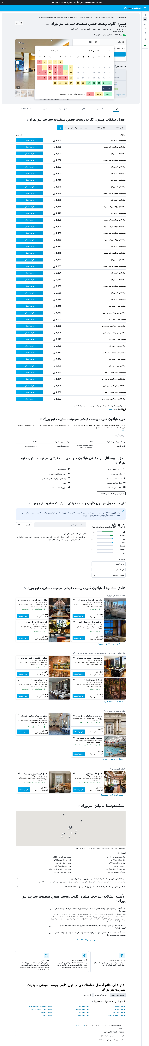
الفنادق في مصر (83, 1012)
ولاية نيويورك (88, 17)
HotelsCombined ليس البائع (114, 1032)
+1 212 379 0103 (119, 31)
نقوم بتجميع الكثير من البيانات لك (112, 1035)
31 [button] (104, 88)
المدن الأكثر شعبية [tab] (101, 995)
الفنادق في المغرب (119, 1006)
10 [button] (104, 72)
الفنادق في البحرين (119, 1012)
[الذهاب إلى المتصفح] (145, 33)
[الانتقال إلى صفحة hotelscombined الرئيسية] (132, 8)
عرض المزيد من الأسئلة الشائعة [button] (87, 940)
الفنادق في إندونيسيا (82, 1009)
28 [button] (83, 83)
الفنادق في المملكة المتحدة (116, 1015)
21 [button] (83, 78)
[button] (2, 2)
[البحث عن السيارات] (145, 24)
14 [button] (83, 72)
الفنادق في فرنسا (46, 1012)
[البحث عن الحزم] (145, 28)
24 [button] (104, 83)
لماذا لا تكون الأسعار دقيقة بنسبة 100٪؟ (110, 1039)
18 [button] (99, 78)
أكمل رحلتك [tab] (87, 995)
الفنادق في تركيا (120, 1009)
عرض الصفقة (78, 616)
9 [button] (109, 72)
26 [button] (94, 83)
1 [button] (78, 62)
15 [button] (78, 72)
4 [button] (99, 67)
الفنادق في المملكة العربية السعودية (40, 1006)
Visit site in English (59, 2)
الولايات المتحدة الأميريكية (108, 17)
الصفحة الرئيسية (121, 17)
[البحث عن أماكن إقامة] (145, 19)
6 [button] (88, 67)
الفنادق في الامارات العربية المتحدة (41, 1009)
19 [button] (94, 78)
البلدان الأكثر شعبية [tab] (117, 995)
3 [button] (104, 67)
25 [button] (99, 83)
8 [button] (78, 67)
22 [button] (78, 78)
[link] (110, 643)
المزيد (124, 430)
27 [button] (89, 83)
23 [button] (109, 83)
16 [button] (109, 78)
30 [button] (109, 88)
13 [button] (89, 72)
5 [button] (93, 67)
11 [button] (99, 72)
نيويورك (76, 17)
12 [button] (94, 72)
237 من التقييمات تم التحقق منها (106, 34)
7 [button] (83, 67)
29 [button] (78, 83)
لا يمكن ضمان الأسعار (79, 1025)
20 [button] (89, 78)
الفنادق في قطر (83, 1006)
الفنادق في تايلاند (46, 1015)
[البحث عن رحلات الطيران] (145, 15)
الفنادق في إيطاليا (83, 1015)
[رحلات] (145, 39)
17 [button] (104, 78)
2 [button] (109, 67)
